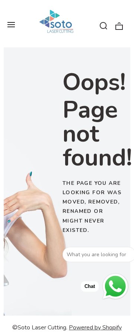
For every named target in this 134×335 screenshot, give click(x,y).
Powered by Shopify (95, 327)
